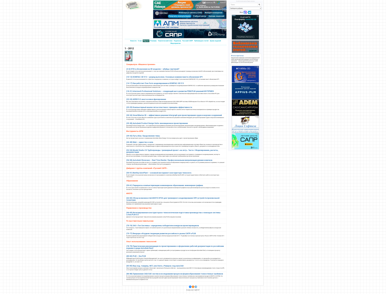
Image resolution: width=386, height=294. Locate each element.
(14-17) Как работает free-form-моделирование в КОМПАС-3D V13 (155, 83)
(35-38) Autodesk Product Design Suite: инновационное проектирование (157, 123)
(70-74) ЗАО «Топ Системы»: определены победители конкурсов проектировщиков (162, 225)
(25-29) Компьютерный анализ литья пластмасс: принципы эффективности (159, 107)
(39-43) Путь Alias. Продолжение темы (143, 136)
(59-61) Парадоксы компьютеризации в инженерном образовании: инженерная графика (164, 185)
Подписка (177, 41)
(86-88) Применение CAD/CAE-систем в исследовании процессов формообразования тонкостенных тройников (174, 274)
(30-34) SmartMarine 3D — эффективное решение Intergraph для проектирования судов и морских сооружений (174, 115)
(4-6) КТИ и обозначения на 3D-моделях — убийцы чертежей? (152, 69)
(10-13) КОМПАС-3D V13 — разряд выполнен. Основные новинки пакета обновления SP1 (164, 77)
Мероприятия (175, 43)
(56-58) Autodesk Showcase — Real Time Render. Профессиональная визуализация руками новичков (169, 160)
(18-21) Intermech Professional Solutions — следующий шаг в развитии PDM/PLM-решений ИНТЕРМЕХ (170, 91)
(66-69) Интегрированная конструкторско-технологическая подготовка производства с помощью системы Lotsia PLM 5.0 (173, 214)
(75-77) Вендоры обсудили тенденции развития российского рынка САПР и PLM (161, 233)
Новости (133, 41)
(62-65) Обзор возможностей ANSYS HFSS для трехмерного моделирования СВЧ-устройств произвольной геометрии (172, 199)
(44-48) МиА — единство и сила (139, 142)
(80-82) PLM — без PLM (136, 256)
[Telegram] (196, 287)
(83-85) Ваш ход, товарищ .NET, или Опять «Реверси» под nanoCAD (155, 266)
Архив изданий (215, 41)
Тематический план (165, 41)
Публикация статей (201, 41)
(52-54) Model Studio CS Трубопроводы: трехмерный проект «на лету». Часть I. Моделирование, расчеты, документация (172, 151)
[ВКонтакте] (190, 287)
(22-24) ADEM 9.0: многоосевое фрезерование (146, 99)
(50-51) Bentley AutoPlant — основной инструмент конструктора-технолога (158, 173)
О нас (140, 41)
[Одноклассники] (193, 287)
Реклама (153, 41)
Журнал (146, 41)
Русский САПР (187, 41)
